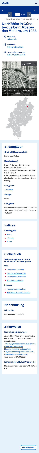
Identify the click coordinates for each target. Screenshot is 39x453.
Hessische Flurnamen (15, 270)
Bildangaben (29, 447)
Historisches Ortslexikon (16, 277)
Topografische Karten (15, 280)
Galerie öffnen (30, 64)
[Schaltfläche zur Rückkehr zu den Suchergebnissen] (3, 10)
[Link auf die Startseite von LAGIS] (12, 3)
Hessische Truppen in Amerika (18, 292)
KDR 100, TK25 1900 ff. (16, 55)
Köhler (9, 235)
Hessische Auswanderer (16, 289)
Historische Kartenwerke (16, 273)
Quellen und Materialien (11, 19)
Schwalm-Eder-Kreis (15, 47)
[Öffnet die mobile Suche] (34, 10)
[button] (36, 3)
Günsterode (12, 39)
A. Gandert (8, 190)
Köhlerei (10, 238)
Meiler (9, 242)
